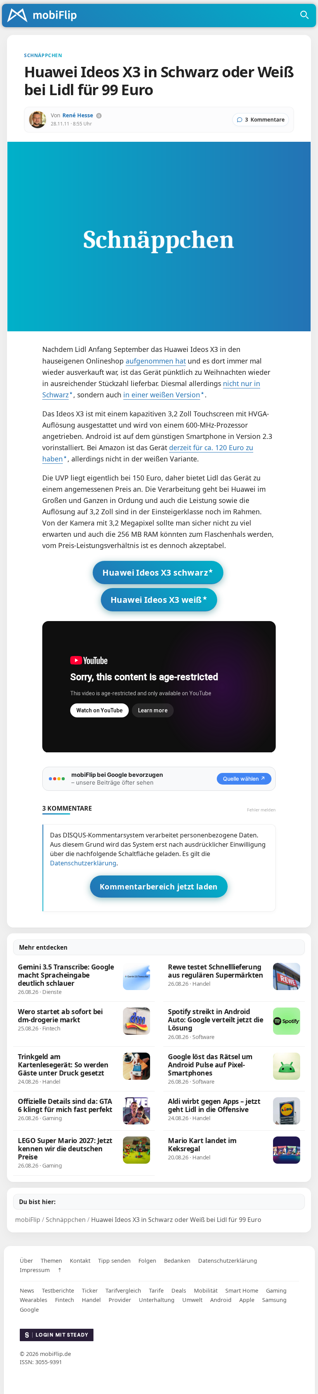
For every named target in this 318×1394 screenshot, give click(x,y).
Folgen (147, 1260)
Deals (178, 1290)
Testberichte (58, 1290)
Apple (246, 1300)
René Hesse (77, 115)
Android (221, 1300)
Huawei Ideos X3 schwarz (155, 572)
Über (26, 1260)
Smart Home (241, 1290)
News (27, 1290)
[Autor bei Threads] (99, 115)
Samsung (274, 1300)
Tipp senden (114, 1260)
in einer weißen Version (161, 394)
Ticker (90, 1290)
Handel (91, 1300)
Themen (51, 1260)
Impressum (35, 1270)
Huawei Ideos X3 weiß (156, 599)
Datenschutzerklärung (83, 863)
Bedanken (177, 1260)
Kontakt (80, 1260)
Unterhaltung (157, 1300)
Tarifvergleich (123, 1290)
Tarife (156, 1290)
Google (29, 1309)
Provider (120, 1300)
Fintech (64, 1300)
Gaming (276, 1290)
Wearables (33, 1300)
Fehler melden (261, 810)
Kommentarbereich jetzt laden (159, 886)
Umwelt (192, 1300)
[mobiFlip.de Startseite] (44, 16)
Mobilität (206, 1290)
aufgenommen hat (156, 360)
